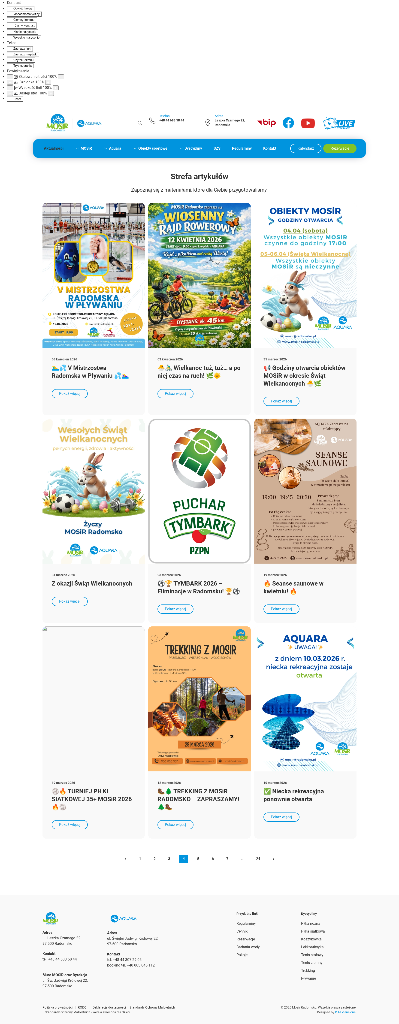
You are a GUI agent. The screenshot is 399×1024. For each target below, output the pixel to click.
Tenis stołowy (312, 955)
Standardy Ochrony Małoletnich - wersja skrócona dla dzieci (87, 1012)
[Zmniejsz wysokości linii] (10, 87)
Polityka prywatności (57, 1007)
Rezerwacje (340, 148)
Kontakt (269, 148)
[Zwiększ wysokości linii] (56, 87)
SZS (217, 148)
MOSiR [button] (86, 148)
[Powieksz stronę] (61, 76)
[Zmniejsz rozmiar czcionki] (10, 82)
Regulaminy (242, 148)
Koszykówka (311, 939)
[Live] (339, 123)
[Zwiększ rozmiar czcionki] (48, 82)
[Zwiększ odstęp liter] (51, 93)
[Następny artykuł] (273, 859)
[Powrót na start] (73, 123)
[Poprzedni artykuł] (125, 859)
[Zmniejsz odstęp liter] (10, 93)
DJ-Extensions (345, 1012)
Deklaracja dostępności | (110, 1007)
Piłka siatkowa (313, 931)
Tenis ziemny (312, 963)
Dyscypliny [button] (193, 148)
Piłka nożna (310, 923)
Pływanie (308, 978)
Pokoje (242, 955)
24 (258, 859)
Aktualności (53, 148)
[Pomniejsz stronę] (10, 76)
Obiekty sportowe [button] (152, 148)
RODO (82, 1007)
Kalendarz (306, 148)
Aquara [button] (115, 148)
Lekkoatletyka (312, 947)
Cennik (242, 931)
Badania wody (248, 947)
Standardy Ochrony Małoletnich (152, 1007)
